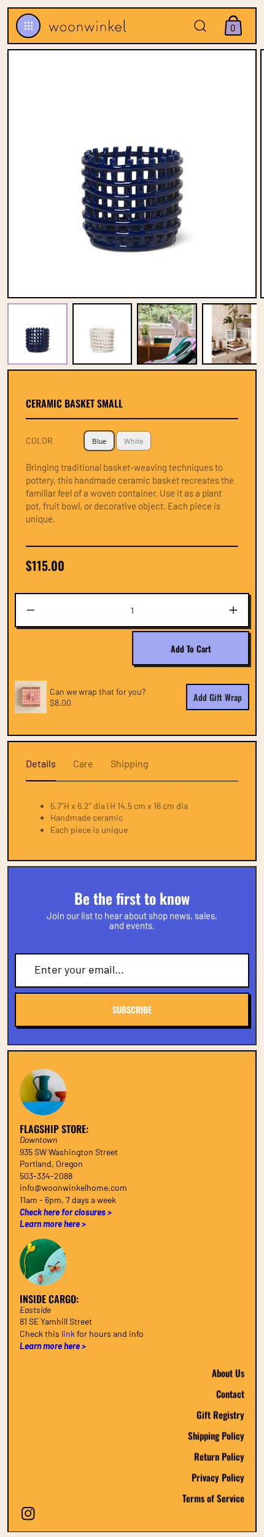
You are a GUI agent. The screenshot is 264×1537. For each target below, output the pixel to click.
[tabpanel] (39, 334)
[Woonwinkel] (86, 25)
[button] (28, 26)
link (68, 1333)
